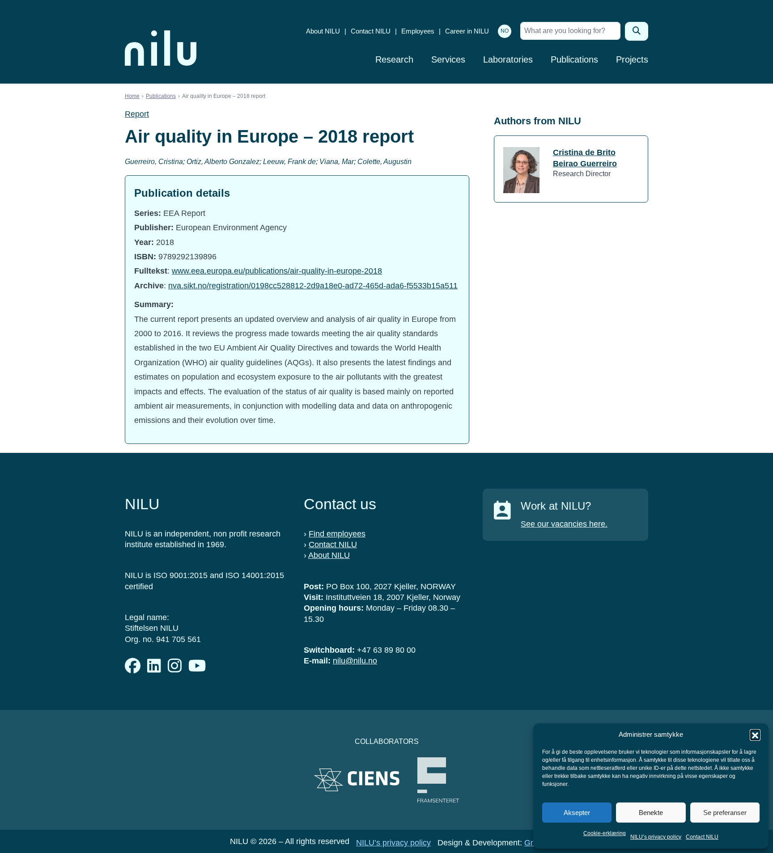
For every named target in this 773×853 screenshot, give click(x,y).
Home (132, 96)
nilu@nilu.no (355, 660)
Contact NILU (702, 837)
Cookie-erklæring (604, 833)
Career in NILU (467, 31)
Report (137, 114)
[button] (755, 734)
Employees (417, 31)
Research (394, 59)
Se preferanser (725, 812)
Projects (632, 59)
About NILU (323, 31)
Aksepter (577, 812)
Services (448, 59)
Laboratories (508, 59)
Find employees (337, 533)
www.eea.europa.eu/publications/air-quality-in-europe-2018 (277, 270)
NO (505, 31)
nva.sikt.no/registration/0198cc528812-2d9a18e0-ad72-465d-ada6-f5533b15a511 (313, 285)
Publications (574, 59)
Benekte (651, 812)
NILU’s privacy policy (655, 837)
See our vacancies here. (564, 523)
